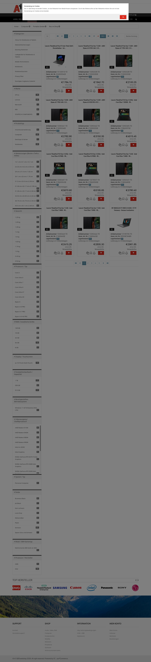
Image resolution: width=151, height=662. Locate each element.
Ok (123, 17)
